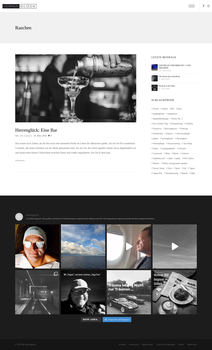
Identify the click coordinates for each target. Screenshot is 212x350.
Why (193, 173)
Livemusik (157, 153)
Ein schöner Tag (160, 124)
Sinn (170, 168)
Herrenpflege (158, 143)
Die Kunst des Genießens (169, 76)
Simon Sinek (159, 168)
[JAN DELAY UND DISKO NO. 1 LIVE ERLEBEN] (154, 67)
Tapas (192, 168)
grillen (155, 138)
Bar (172, 109)
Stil (184, 168)
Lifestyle (182, 148)
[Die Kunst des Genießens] (154, 78)
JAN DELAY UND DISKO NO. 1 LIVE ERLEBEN (175, 66)
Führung (184, 128)
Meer (167, 153)
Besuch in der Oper (167, 86)
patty (178, 158)
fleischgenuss (171, 128)
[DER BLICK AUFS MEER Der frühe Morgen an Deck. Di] (83, 246)
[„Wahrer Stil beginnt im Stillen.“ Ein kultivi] (175, 292)
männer (185, 153)
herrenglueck (167, 138)
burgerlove (172, 114)
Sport (177, 168)
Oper (170, 158)
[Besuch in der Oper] (154, 88)
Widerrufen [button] (192, 344)
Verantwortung (171, 173)
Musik (176, 153)
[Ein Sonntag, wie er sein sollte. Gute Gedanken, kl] (175, 246)
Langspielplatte (168, 148)
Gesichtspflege (183, 133)
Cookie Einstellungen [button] (165, 344)
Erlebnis (189, 124)
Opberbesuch (159, 158)
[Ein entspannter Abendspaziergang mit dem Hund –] (83, 292)
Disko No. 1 (177, 119)
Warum (184, 173)
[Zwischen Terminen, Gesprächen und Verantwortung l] (37, 292)
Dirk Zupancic (26, 136)
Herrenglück (181, 138)
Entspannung (177, 124)
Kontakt (122, 344)
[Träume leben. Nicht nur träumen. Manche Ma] (129, 292)
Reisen (156, 163)
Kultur (155, 148)
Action (156, 109)
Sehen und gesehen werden (174, 163)
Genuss (169, 133)
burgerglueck (159, 114)
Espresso (157, 128)
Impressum (134, 344)
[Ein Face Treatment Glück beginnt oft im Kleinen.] (37, 246)
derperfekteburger (161, 119)
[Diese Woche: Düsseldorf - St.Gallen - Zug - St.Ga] (129, 246)
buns (179, 109)
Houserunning (174, 143)
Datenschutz (147, 344)
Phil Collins (189, 158)
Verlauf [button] (181, 344)
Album (165, 109)
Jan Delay (187, 143)
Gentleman (158, 133)
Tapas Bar (157, 173)
